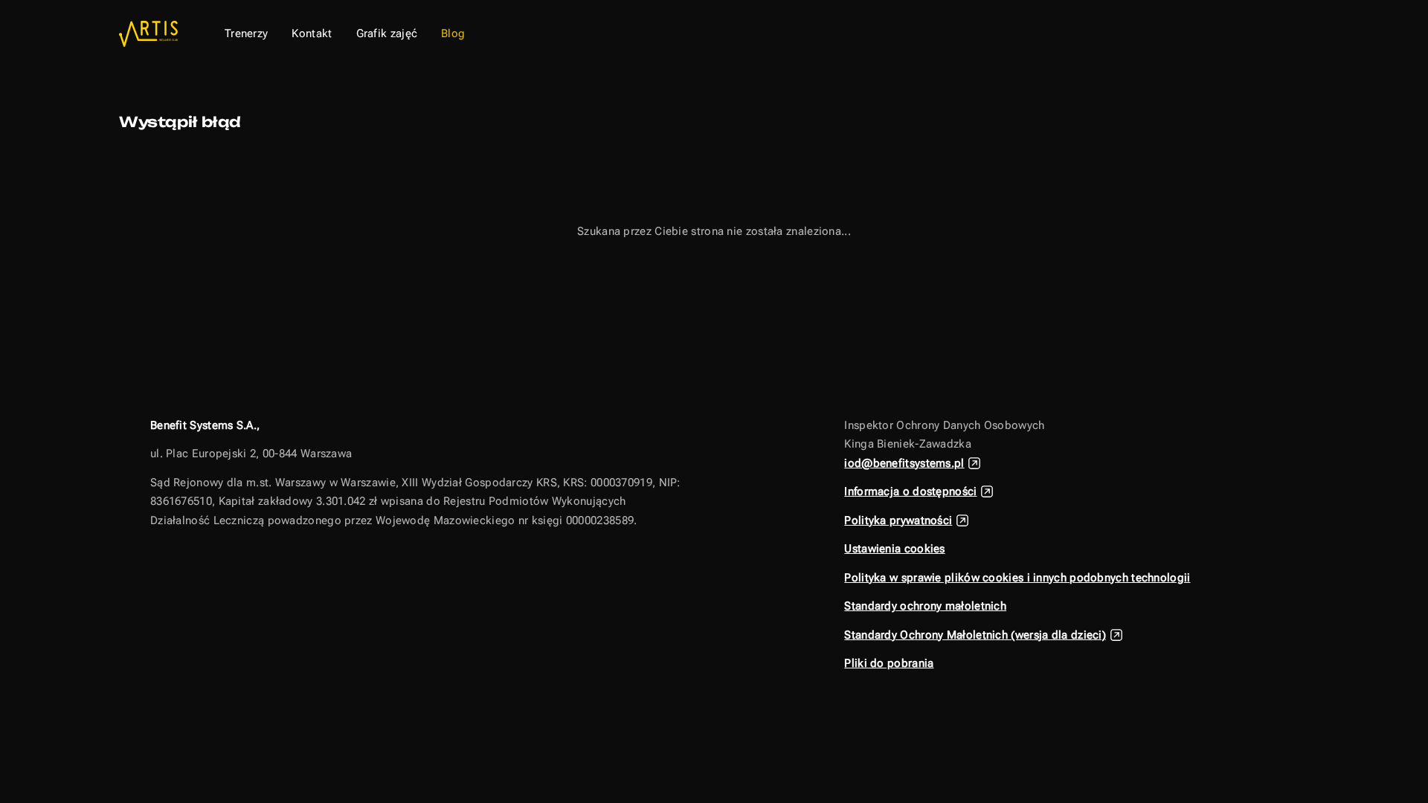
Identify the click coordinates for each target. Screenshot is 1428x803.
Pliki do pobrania (888, 663)
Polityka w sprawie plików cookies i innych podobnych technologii (1017, 577)
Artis (151, 34)
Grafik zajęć (387, 33)
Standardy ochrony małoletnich (925, 606)
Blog (453, 33)
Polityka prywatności (898, 520)
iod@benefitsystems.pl (904, 463)
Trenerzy (246, 33)
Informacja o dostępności (910, 491)
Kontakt (312, 33)
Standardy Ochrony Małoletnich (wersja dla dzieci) (975, 635)
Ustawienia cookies (894, 548)
